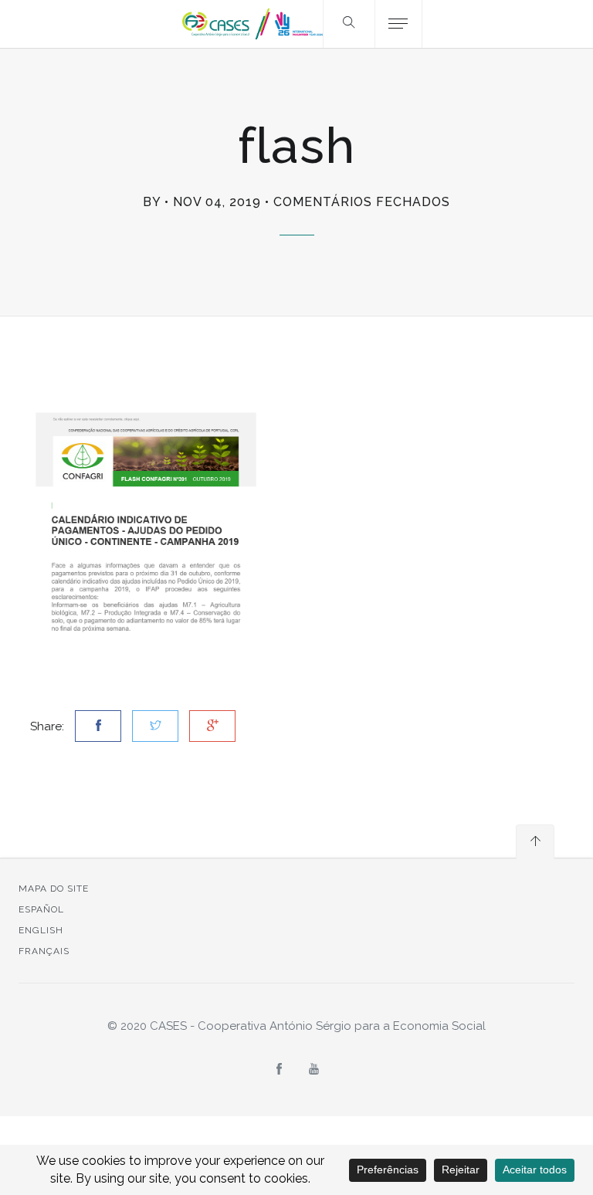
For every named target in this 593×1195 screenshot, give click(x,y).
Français (44, 951)
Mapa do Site (54, 888)
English (41, 930)
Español (41, 909)
